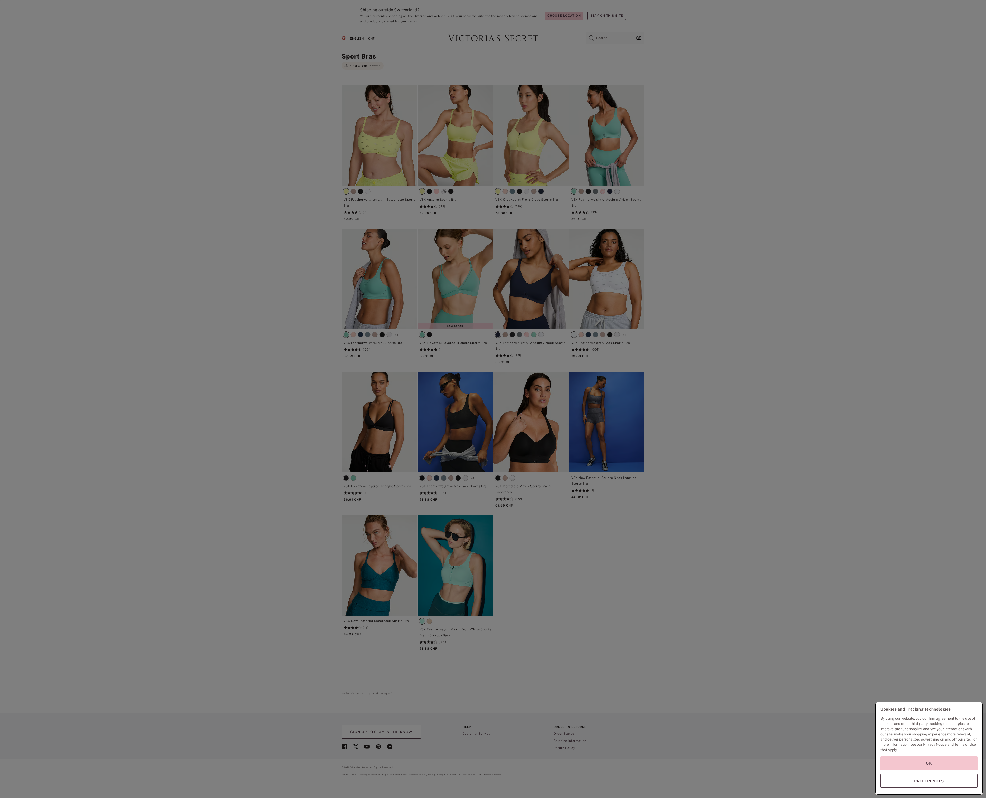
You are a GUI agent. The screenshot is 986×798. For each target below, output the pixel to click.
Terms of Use (965, 744)
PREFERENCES (929, 781)
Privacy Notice (935, 744)
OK (929, 763)
